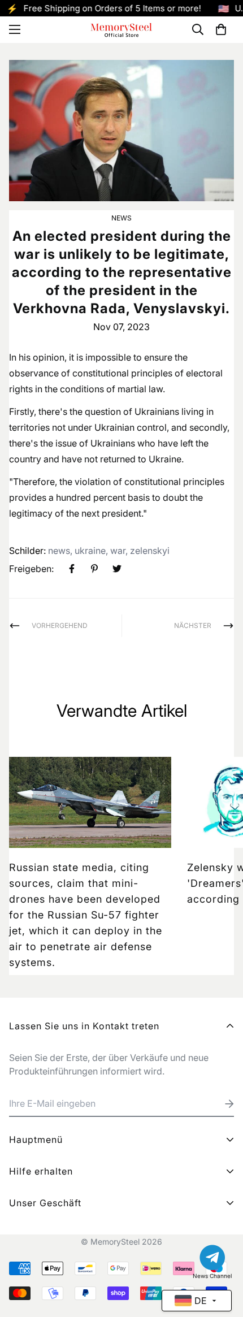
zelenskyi (150, 550)
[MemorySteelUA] (121, 29)
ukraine (90, 550)
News (121, 218)
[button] (221, 29)
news (59, 550)
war (117, 550)
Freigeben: (31, 568)
